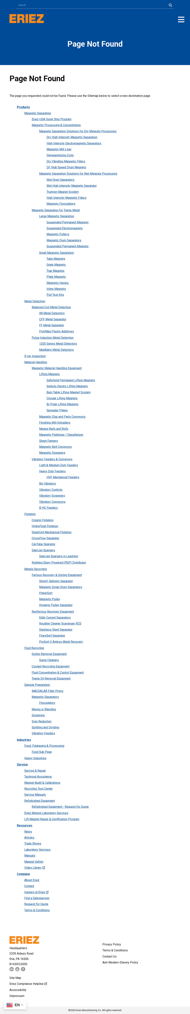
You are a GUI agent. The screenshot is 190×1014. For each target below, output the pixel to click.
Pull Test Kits (55, 295)
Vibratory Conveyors (52, 502)
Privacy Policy (111, 944)
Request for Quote (36, 904)
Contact (29, 886)
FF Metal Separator (51, 325)
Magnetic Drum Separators (64, 240)
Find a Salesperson (36, 898)
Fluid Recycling (34, 648)
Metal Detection (34, 301)
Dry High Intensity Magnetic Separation (72, 137)
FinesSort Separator (52, 635)
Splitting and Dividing (45, 727)
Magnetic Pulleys (58, 234)
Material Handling (35, 362)
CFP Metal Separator (52, 319)
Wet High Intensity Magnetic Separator (72, 185)
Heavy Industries (35, 758)
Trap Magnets (55, 271)
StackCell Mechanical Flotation (51, 532)
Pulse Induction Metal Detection (52, 337)
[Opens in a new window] (11, 970)
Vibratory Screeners (52, 495)
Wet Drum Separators (60, 180)
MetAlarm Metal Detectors (56, 350)
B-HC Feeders (48, 508)
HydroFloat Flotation (45, 526)
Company (23, 874)
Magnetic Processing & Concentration (56, 125)
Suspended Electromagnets (65, 228)
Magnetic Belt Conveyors (55, 447)
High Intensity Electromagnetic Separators (74, 143)
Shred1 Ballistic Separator (56, 581)
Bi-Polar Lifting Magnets (62, 404)
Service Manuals (35, 794)
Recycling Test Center (38, 788)
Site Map (15, 978)
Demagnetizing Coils (60, 155)
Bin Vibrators (47, 483)
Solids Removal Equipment (49, 654)
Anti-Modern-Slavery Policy (120, 962)
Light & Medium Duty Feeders (58, 465)
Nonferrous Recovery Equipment (53, 611)
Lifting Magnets (49, 374)
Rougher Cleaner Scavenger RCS (60, 623)
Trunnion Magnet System (63, 192)
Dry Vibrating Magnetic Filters (66, 161)
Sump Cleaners (49, 660)
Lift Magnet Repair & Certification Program (51, 819)
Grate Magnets (56, 264)
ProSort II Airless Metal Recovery (61, 641)
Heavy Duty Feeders (52, 471)
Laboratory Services (37, 849)
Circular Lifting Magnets (62, 398)
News (28, 831)
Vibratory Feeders (43, 733)
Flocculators (47, 703)
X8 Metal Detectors (52, 313)
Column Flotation (42, 520)
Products (23, 107)
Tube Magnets (56, 259)
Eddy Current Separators (55, 617)
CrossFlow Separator (45, 538)
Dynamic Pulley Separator (56, 605)
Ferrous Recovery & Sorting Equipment (57, 575)
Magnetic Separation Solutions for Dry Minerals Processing (77, 131)
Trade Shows (32, 843)
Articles (29, 837)
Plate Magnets (56, 277)
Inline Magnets (56, 289)
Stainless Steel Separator (55, 629)
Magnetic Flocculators (61, 204)
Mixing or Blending (44, 709)
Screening (38, 715)
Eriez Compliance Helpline (26, 984)
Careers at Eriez (34, 892)
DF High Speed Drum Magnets (66, 167)
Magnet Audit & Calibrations (42, 783)
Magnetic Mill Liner (59, 149)
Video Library (33, 867)
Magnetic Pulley (49, 599)
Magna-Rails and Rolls (53, 429)
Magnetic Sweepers (52, 453)
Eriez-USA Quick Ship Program (51, 119)
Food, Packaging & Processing (44, 746)
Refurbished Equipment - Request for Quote (60, 806)
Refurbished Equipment (39, 801)
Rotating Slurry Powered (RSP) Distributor (59, 562)
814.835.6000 (18, 964)
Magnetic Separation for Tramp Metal (56, 210)
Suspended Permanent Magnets (68, 222)
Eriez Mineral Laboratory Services (46, 813)
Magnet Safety (33, 861)
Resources (24, 825)
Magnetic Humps (58, 283)
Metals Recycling (35, 569)
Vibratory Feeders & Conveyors (52, 459)
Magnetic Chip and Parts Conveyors (62, 416)
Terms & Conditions (37, 910)
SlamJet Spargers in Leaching (58, 556)
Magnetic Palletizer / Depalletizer (61, 434)
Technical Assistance (38, 776)
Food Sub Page (42, 752)
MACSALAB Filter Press (47, 691)
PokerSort (45, 593)
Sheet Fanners (48, 441)
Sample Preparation (37, 685)
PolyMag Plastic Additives (56, 331)
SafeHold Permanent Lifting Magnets (71, 380)
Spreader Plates (57, 410)
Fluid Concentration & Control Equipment (58, 672)
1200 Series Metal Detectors (58, 343)
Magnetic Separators (45, 697)
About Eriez (31, 880)
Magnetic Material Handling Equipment (57, 368)
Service (22, 764)
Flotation (30, 514)
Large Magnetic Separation (56, 216)
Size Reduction (41, 721)
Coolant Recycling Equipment (50, 666)
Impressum (16, 996)
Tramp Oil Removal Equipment (51, 678)
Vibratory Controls (51, 489)
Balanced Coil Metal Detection (51, 307)
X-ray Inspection (35, 356)
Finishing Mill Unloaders (54, 422)
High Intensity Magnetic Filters (66, 198)
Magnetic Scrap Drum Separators (60, 587)
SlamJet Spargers (43, 550)
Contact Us (109, 956)
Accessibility (17, 990)
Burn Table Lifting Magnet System (69, 392)
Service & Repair (35, 770)
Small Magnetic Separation (56, 253)
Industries (24, 740)
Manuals (29, 855)
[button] (181, 19)
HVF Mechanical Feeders (63, 477)
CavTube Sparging (43, 544)
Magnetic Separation (37, 113)
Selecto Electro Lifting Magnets (67, 386)
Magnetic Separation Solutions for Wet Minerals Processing (78, 173)
